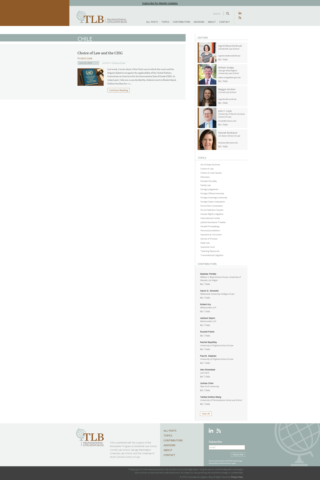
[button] (227, 13)
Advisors (199, 21)
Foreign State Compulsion (212, 201)
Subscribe (238, 454)
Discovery (205, 177)
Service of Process (209, 238)
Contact (224, 21)
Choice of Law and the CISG (100, 52)
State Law (205, 242)
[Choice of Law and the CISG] (91, 76)
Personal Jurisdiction (210, 230)
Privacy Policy (213, 463)
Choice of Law (118, 63)
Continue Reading (118, 90)
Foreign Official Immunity (212, 193)
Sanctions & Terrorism (211, 234)
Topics (165, 21)
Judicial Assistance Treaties (213, 222)
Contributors (181, 21)
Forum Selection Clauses (211, 210)
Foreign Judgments (209, 189)
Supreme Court (207, 247)
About (212, 21)
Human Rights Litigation (211, 214)
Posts (225, 59)
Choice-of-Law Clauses (211, 172)
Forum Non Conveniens (211, 205)
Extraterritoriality (208, 181)
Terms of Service (226, 463)
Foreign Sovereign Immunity (213, 197)
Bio (219, 59)
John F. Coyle (86, 58)
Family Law (205, 185)
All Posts (152, 21)
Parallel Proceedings (210, 226)
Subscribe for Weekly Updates (160, 3)
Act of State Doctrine (210, 164)
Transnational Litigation (211, 255)
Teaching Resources (210, 251)
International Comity (210, 218)
